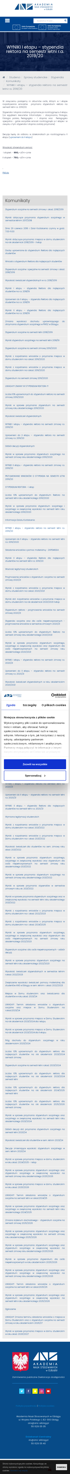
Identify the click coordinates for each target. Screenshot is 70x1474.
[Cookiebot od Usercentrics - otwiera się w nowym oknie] (51, 695)
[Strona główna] (4, 77)
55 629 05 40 (38, 1443)
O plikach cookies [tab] (54, 705)
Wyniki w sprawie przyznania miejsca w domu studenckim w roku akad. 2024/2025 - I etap (35, 1161)
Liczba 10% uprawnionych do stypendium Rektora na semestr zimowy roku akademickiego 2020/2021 (35, 633)
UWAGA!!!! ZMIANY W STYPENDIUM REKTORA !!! (26, 386)
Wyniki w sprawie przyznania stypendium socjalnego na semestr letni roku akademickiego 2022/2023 (35, 962)
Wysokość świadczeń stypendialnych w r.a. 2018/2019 (31, 280)
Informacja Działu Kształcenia (20, 520)
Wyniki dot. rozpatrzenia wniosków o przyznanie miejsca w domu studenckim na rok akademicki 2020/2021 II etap (35, 600)
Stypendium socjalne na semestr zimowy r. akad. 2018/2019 (34, 209)
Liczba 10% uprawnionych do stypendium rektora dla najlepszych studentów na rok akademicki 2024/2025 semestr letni (35, 1090)
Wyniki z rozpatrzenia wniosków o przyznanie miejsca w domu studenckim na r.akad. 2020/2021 (35, 589)
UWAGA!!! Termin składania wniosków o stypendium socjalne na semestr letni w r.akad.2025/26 (35, 1285)
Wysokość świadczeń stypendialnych (23, 416)
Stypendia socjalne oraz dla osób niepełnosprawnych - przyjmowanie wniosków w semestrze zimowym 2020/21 (35, 622)
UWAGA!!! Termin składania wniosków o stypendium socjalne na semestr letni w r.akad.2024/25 (35, 1197)
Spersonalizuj (33, 775)
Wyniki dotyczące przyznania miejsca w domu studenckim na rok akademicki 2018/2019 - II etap (35, 241)
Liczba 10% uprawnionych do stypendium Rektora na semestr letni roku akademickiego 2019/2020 (35, 496)
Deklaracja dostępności (51, 1377)
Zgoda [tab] (10, 705)
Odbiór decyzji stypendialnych (20, 446)
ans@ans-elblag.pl (38, 1423)
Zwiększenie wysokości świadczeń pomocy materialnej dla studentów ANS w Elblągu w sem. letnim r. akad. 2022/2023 (35, 984)
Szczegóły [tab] (30, 705)
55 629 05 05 (38, 1426)
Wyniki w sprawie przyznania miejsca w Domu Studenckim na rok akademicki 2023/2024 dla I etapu (35, 1020)
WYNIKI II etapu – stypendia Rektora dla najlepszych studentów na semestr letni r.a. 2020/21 (35, 807)
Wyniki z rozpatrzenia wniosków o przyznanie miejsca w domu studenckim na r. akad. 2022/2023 (35, 912)
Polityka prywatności (26, 1405)
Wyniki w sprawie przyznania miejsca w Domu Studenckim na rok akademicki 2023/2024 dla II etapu (35, 1031)
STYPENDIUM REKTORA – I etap (19, 487)
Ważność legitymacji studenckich (21, 569)
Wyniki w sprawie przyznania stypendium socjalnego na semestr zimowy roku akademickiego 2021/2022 (35, 876)
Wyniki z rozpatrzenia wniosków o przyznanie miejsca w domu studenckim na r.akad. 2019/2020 (35, 358)
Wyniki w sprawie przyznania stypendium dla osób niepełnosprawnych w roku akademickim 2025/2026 (35, 1261)
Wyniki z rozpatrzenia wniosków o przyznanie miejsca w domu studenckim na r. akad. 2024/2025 (35, 923)
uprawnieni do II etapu (21, 137)
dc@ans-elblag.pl (38, 1440)
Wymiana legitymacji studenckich (22, 816)
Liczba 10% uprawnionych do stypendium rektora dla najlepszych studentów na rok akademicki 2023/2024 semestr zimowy (35, 1054)
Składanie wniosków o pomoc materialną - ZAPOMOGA (32, 550)
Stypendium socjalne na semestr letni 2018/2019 (29, 332)
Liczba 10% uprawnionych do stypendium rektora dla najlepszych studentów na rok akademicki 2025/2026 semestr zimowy (35, 1104)
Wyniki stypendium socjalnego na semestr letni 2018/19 (32, 340)
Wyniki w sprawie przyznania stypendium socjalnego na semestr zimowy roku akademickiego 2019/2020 (35, 456)
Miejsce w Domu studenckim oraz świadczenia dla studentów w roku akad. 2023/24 (35, 995)
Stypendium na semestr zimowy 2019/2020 (26, 378)
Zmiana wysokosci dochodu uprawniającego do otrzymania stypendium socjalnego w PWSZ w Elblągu (35, 323)
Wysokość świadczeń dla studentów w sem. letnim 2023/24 (34, 1140)
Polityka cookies (46, 1405)
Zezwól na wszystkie (35, 764)
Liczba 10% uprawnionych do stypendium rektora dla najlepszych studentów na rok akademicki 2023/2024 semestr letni (35, 1076)
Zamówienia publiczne (24, 1377)
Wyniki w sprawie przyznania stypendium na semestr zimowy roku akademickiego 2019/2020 (35, 407)
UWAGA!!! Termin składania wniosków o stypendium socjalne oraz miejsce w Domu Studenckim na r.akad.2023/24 (35, 1007)
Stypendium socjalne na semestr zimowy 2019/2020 (31, 348)
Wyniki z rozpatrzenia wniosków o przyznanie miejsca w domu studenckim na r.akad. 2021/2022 (35, 826)
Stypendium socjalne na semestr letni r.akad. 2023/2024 (33, 1065)
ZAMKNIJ (61, 1467)
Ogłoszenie (10, 1309)
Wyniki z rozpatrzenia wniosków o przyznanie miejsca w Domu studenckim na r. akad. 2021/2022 (35, 837)
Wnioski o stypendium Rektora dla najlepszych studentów (33, 261)
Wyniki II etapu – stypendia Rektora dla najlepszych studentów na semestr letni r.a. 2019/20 (35, 559)
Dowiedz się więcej (19, 1470)
